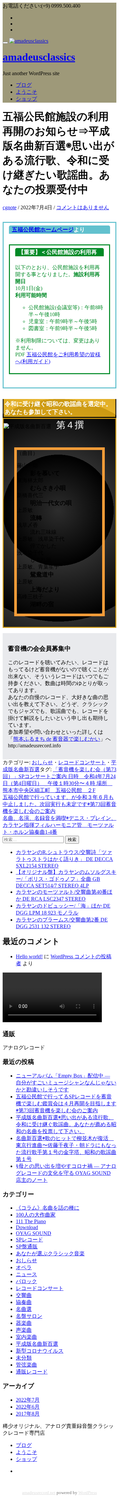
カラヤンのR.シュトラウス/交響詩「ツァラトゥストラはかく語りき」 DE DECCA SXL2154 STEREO (64, 859)
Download (27, 1227)
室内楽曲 (26, 1337)
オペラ (24, 1267)
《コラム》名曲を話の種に (47, 1208)
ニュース (26, 1274)
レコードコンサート (82, 762)
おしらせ (42, 762)
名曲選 (24, 1309)
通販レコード (32, 1372)
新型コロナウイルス (39, 1351)
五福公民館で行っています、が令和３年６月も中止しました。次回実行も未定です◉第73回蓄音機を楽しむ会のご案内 (59, 804)
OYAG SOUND (33, 1233)
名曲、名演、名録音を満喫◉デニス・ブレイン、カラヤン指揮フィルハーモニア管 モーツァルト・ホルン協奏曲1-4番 (59, 825)
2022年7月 (28, 1400)
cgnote (10, 207)
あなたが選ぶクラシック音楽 (50, 1253)
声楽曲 (24, 1330)
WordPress (87, 1492)
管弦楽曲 (26, 1365)
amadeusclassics (39, 57)
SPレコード (29, 1239)
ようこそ (26, 92)
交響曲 (24, 1295)
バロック (26, 1281)
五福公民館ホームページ (43, 229)
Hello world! (29, 956)
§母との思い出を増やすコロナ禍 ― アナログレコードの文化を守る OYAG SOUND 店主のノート (66, 1173)
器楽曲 (24, 1323)
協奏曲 (24, 1302)
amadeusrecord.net (39, 1492)
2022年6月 (28, 1407)
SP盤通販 (27, 1246)
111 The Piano (31, 1221)
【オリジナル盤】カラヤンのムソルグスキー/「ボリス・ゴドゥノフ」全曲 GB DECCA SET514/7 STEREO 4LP (66, 878)
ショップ (26, 99)
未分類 (24, 1358)
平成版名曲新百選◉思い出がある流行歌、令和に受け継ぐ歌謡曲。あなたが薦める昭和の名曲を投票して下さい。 (66, 1124)
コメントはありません (82, 207)
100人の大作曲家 (36, 1215)
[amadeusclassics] (28, 41)
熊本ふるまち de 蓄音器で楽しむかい (56, 739)
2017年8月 (28, 1414)
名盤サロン (29, 1316)
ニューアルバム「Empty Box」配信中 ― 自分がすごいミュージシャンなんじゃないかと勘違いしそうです (66, 1082)
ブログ (24, 85)
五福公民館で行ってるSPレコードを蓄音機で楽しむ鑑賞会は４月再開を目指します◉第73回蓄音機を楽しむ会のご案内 (66, 1103)
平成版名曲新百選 (37, 1344)
